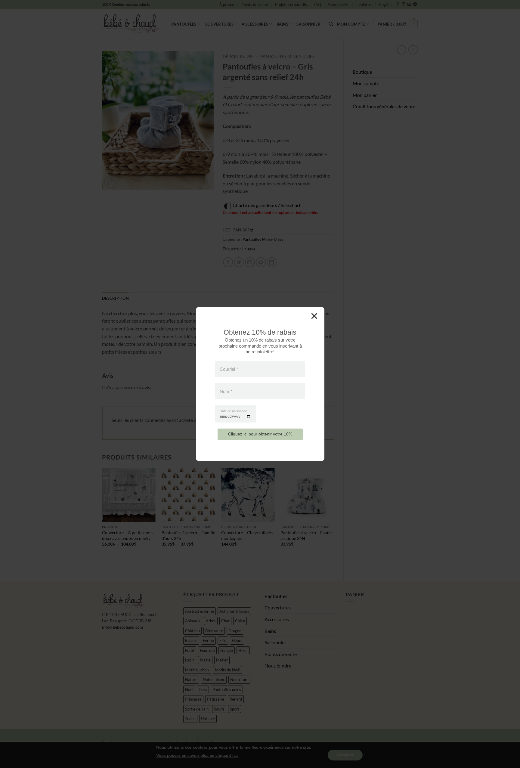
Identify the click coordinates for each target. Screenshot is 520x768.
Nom (226, 391)
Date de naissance (233, 411)
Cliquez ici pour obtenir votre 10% (260, 434)
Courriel (229, 369)
